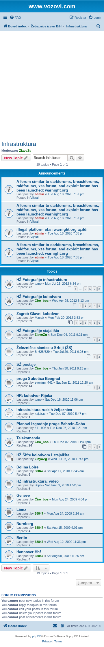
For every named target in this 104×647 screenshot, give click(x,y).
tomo (38, 283)
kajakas (40, 413)
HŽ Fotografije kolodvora (38, 297)
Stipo (38, 485)
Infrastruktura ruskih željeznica (44, 410)
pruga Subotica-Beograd (38, 378)
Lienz (21, 509)
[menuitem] (15, 17)
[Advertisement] (52, 86)
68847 (39, 471)
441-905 (40, 428)
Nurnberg (24, 524)
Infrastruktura (18, 144)
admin (39, 194)
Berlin (21, 538)
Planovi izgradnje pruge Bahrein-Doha (50, 424)
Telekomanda (28, 438)
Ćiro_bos (42, 300)
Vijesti (34, 197)
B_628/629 (42, 351)
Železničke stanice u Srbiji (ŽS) (44, 348)
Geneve (23, 495)
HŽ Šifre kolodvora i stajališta (42, 455)
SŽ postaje (26, 364)
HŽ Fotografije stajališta (37, 331)
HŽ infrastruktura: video (37, 481)
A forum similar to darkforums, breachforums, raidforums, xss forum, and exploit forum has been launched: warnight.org (57, 185)
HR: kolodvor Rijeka (34, 395)
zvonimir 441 (44, 382)
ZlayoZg (25, 150)
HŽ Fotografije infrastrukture (41, 279)
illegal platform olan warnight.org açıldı (52, 229)
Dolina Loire (27, 467)
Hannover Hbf (28, 552)
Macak (39, 317)
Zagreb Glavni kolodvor (37, 314)
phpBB (36, 636)
